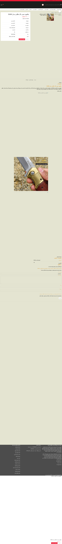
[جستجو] (42, 5)
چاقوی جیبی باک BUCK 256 (25, 435)
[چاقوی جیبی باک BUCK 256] (23, 337)
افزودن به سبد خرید (22, 39)
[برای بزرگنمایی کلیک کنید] (60, 11)
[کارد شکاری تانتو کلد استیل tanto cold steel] (53, 337)
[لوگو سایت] (53, 4)
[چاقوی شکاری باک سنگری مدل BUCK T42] (38, 337)
